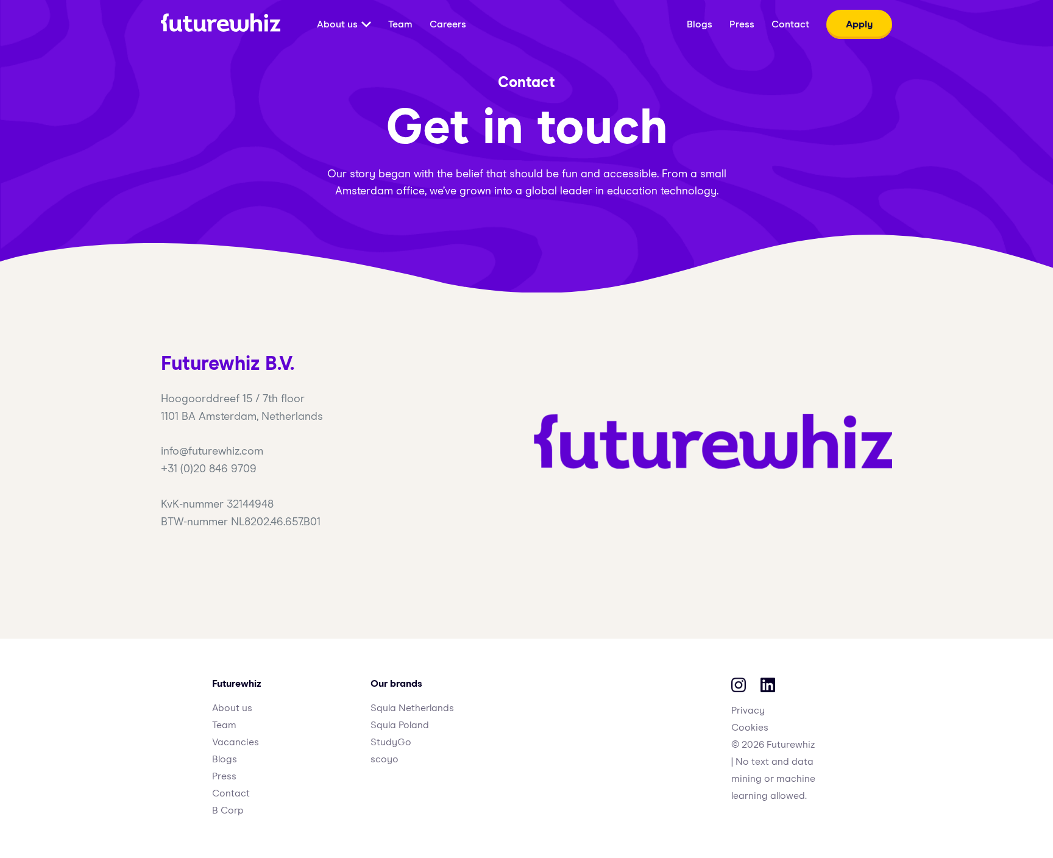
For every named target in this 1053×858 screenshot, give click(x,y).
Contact (231, 793)
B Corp (228, 810)
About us (232, 708)
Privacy (748, 710)
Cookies (749, 727)
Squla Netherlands (412, 708)
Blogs (224, 759)
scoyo (384, 759)
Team (224, 725)
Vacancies (235, 742)
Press (224, 776)
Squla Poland (399, 725)
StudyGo (390, 742)
